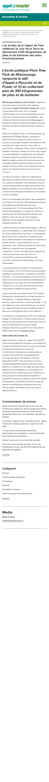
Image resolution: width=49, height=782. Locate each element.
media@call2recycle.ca (12, 521)
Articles (5, 473)
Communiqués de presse (12, 42)
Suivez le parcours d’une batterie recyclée (21, 440)
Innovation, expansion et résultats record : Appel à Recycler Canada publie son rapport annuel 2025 (24, 423)
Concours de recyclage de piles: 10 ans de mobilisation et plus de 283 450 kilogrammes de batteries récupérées (23, 447)
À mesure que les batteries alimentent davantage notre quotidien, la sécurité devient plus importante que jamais (23, 433)
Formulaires (7, 481)
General (5, 485)
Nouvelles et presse (9, 30)
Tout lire (5, 24)
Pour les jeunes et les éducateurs (17, 494)
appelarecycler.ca (28, 331)
